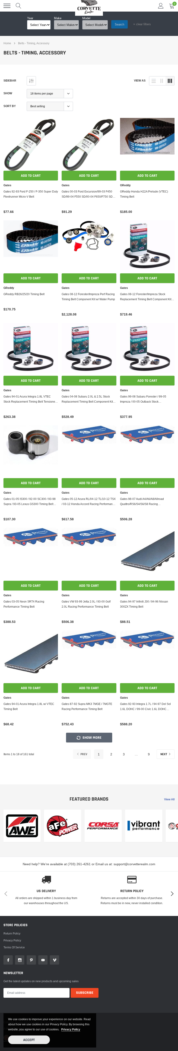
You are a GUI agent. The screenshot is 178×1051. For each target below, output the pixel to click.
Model (86, 18)
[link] (30, 145)
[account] (161, 5)
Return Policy (11, 940)
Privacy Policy (12, 947)
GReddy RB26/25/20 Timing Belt (23, 294)
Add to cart (31, 175)
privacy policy (70, 1029)
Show (7, 93)
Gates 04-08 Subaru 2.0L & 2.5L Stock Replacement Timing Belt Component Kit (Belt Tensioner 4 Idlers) (87, 399)
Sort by (9, 106)
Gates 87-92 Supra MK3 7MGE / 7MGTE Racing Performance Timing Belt (87, 706)
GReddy (125, 185)
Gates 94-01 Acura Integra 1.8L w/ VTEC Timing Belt (28, 706)
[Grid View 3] (169, 80)
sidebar (9, 80)
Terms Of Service (14, 954)
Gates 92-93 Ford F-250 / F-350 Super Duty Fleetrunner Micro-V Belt (30, 194)
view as (140, 80)
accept (29, 1040)
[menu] (6, 5)
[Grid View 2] (161, 80)
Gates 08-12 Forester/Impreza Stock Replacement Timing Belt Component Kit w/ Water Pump (145, 297)
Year (30, 18)
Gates (7, 185)
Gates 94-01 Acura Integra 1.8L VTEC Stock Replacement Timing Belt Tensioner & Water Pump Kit (29, 399)
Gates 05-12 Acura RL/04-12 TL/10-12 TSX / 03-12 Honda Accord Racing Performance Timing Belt (89, 502)
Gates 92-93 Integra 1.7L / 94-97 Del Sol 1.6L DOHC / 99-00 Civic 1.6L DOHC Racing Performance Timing (145, 707)
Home (7, 43)
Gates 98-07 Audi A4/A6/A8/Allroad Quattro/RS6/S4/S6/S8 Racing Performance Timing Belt (142, 502)
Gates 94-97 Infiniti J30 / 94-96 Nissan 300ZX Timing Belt (144, 604)
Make (57, 18)
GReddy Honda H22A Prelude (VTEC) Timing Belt (144, 194)
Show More (92, 737)
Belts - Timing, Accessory (33, 43)
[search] (18, 6)
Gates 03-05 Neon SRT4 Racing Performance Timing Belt (23, 604)
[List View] (153, 80)
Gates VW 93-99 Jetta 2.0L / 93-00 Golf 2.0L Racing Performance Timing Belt (86, 604)
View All (169, 799)
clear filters (142, 24)
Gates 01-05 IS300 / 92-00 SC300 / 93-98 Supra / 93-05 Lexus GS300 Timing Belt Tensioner (29, 502)
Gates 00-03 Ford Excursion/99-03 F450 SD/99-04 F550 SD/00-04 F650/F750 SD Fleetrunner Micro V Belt (87, 194)
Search (119, 24)
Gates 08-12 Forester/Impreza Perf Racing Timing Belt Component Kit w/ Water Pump (88, 296)
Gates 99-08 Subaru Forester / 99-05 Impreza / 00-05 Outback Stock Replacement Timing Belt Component (143, 399)
